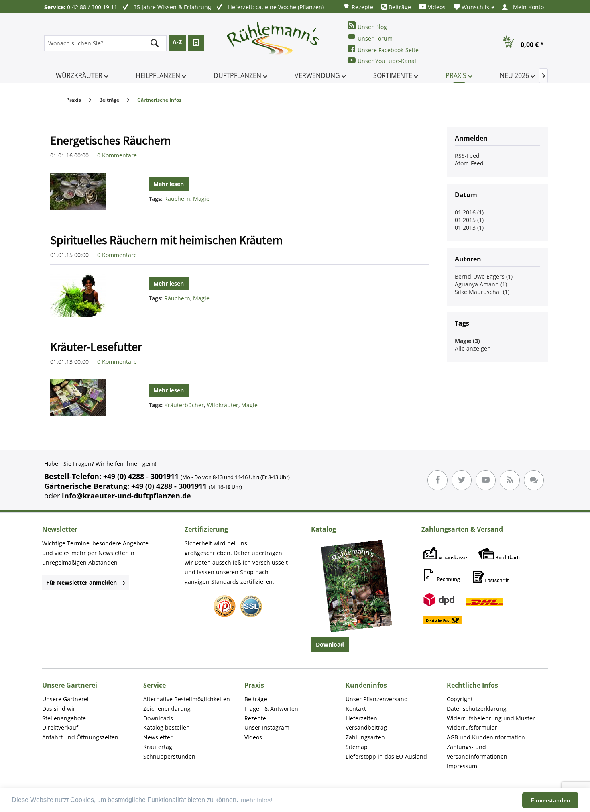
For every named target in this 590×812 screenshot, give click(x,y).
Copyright (460, 699)
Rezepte (361, 7)
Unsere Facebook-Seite (388, 50)
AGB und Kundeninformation (486, 737)
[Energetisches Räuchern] (88, 191)
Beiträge (399, 7)
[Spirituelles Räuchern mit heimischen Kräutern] (88, 295)
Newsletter (158, 737)
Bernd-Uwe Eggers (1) (484, 276)
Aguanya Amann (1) (481, 284)
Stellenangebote (64, 718)
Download (330, 644)
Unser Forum (375, 38)
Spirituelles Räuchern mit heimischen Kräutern (166, 239)
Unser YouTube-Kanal (387, 61)
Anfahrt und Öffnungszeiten (80, 737)
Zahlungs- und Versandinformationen (477, 751)
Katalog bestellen (166, 727)
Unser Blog (372, 27)
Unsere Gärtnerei (65, 699)
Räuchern (177, 198)
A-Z (177, 42)
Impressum (462, 766)
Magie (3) (467, 341)
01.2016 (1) (469, 212)
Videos (436, 7)
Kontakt (356, 708)
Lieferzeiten (361, 718)
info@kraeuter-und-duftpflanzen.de (126, 495)
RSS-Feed (467, 155)
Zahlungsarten (365, 737)
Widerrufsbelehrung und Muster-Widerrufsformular (492, 723)
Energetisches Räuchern (110, 140)
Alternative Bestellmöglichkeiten (186, 699)
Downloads (158, 718)
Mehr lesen (168, 184)
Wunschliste (477, 7)
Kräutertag (157, 747)
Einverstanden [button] (550, 800)
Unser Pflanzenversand (377, 699)
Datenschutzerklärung (477, 708)
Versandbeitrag (366, 727)
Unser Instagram (266, 727)
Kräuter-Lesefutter (96, 346)
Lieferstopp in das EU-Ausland (386, 756)
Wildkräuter (222, 405)
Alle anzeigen (473, 348)
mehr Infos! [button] (256, 800)
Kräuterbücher (184, 405)
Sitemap (357, 747)
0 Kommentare (117, 155)
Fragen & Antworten (271, 708)
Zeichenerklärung (167, 708)
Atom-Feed (469, 163)
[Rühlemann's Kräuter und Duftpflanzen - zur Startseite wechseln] (273, 43)
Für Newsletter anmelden (81, 582)
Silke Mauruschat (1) (482, 292)
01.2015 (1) (469, 220)
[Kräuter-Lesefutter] (88, 397)
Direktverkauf (60, 727)
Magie (201, 198)
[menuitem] (358, 7)
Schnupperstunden (169, 756)
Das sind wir (58, 708)
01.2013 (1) (469, 227)
